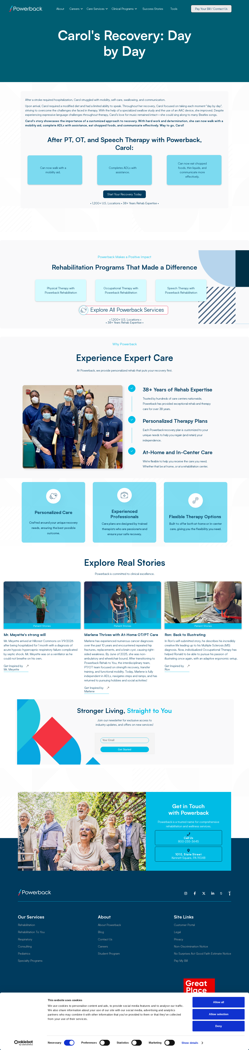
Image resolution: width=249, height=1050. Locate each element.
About (60, 9)
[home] (26, 8)
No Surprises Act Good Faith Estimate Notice (202, 953)
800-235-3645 (188, 839)
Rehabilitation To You (31, 932)
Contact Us (105, 939)
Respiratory (25, 939)
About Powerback (109, 925)
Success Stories (153, 9)
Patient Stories (42, 625)
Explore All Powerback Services (127, 309)
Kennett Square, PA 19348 (188, 856)
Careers (74, 8)
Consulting (25, 946)
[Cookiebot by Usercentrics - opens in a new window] (24, 1043)
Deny (218, 1026)
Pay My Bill (181, 960)
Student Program (109, 953)
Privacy (178, 939)
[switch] (105, 1043)
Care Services (95, 8)
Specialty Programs (30, 960)
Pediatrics (24, 953)
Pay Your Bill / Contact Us (211, 9)
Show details (190, 1042)
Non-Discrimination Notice (191, 946)
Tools (173, 9)
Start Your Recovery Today (124, 194)
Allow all (218, 1002)
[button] (76, 9)
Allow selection (218, 1014)
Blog (101, 932)
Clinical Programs (123, 8)
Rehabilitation (26, 925)
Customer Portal (184, 925)
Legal (177, 932)
